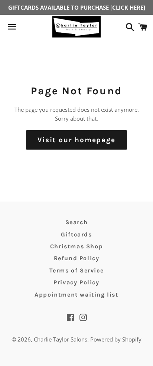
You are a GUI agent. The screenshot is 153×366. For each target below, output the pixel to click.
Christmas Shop (76, 246)
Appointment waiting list (76, 294)
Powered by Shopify (115, 339)
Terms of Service (76, 270)
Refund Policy (77, 258)
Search (76, 222)
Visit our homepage (76, 140)
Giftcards (76, 234)
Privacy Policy (76, 282)
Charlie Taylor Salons (60, 339)
